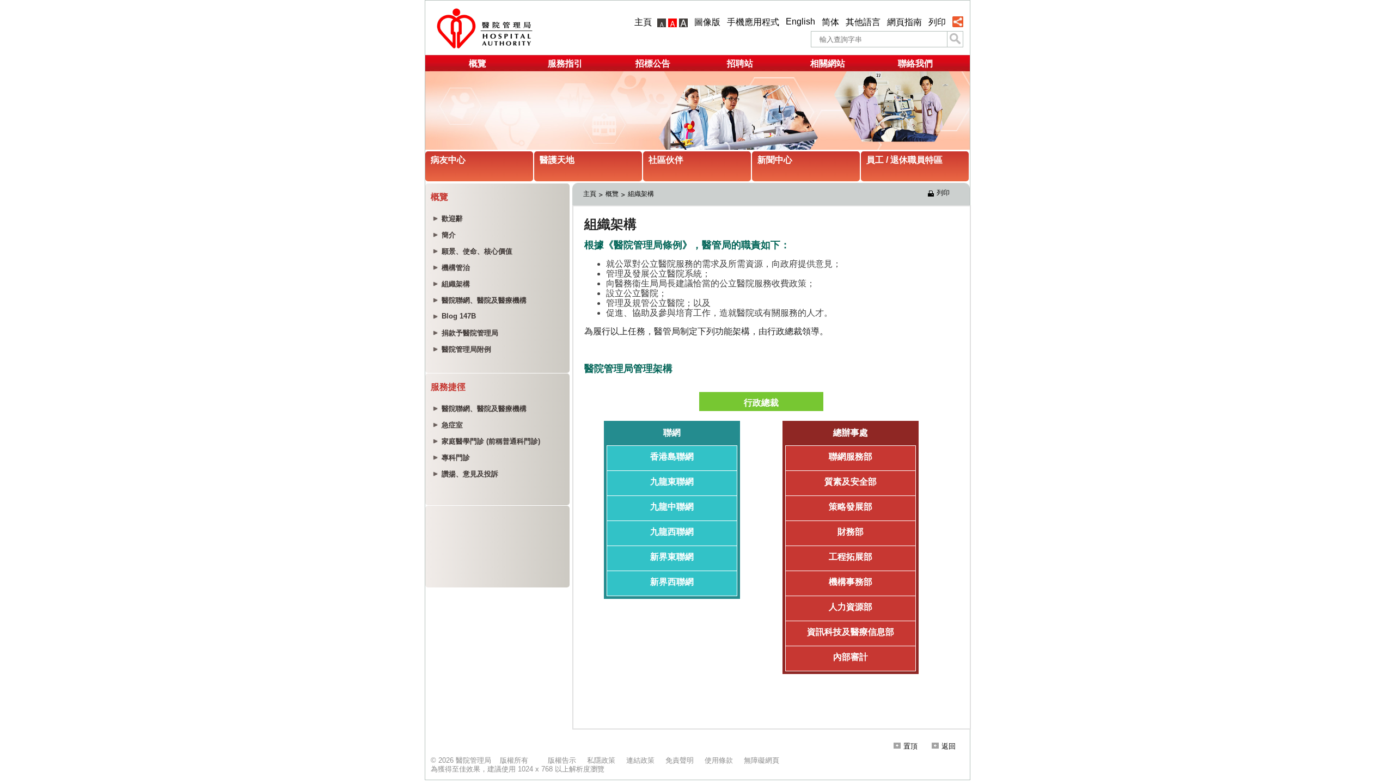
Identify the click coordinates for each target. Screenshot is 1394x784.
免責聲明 (679, 760)
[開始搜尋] (955, 39)
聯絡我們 (915, 63)
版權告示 (562, 760)
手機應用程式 (753, 22)
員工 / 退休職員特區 (904, 159)
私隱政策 (601, 760)
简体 (830, 22)
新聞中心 (774, 159)
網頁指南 (904, 22)
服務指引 (565, 63)
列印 (937, 22)
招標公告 (652, 63)
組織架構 (641, 194)
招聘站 (740, 63)
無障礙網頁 (761, 760)
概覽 (477, 63)
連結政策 (640, 760)
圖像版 (707, 22)
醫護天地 (557, 159)
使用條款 (719, 760)
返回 (948, 746)
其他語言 (863, 22)
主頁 (643, 22)
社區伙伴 (666, 159)
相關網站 (827, 63)
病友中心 (448, 159)
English (800, 21)
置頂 (910, 746)
